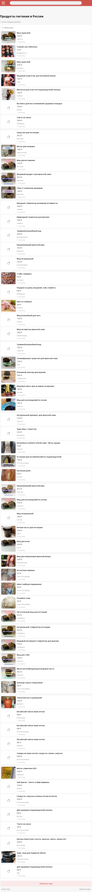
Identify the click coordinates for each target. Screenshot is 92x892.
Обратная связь (85, 889)
